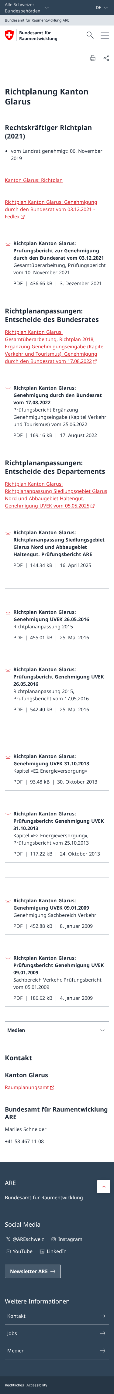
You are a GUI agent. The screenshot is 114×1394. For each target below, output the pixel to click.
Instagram (70, 1239)
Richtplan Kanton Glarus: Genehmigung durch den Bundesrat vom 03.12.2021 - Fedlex (51, 209)
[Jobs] (93, 7)
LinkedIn (56, 1251)
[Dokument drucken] (92, 58)
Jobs (12, 1333)
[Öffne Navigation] (105, 35)
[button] (103, 1186)
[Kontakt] (88, 7)
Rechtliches (14, 1385)
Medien (16, 1350)
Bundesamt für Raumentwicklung (38, 35)
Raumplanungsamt (27, 1087)
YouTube (23, 1251)
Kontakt (16, 1316)
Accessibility (36, 1385)
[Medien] (90, 7)
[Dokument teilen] (106, 58)
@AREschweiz (28, 1239)
